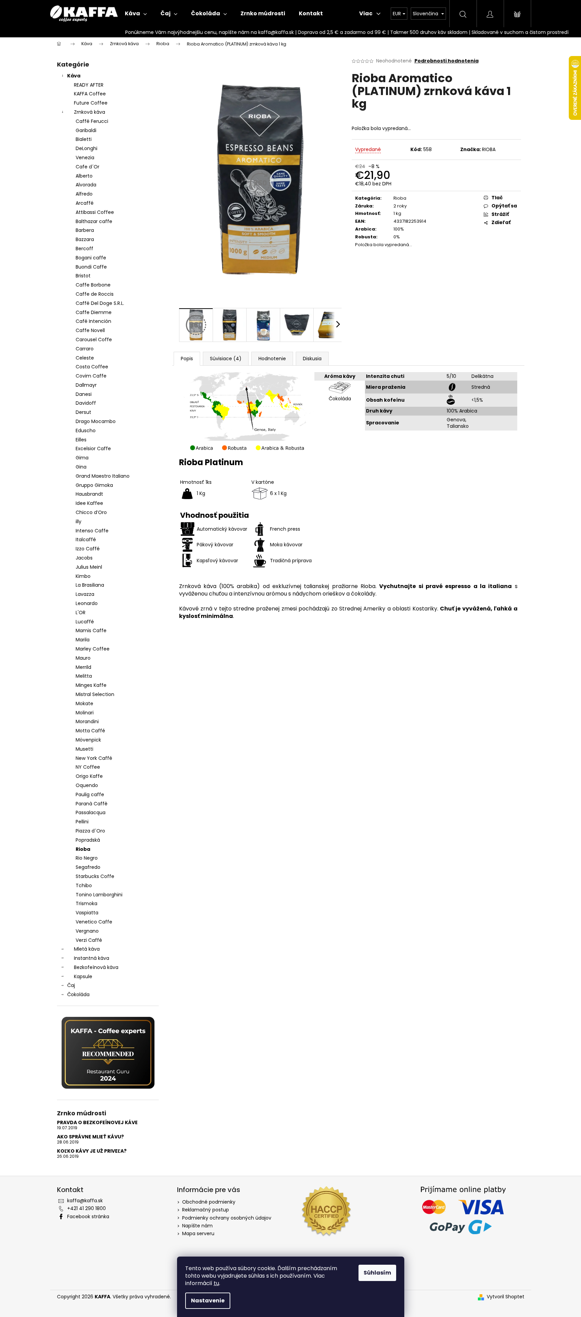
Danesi (84, 394)
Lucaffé (85, 621)
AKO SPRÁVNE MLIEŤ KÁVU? (90, 1136)
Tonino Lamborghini (99, 894)
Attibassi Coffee (95, 212)
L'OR (80, 612)
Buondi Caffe (91, 266)
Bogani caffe (91, 257)
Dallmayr (86, 385)
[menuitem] (136, 13)
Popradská (88, 840)
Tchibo (84, 885)
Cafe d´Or (87, 166)
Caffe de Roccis (95, 294)
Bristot (83, 275)
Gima (82, 457)
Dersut (83, 412)
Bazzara (85, 239)
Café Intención (93, 321)
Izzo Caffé (88, 548)
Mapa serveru (198, 1233)
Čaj (71, 985)
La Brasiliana (90, 585)
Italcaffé (86, 539)
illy (78, 521)
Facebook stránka (88, 1216)
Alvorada (86, 184)
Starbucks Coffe (95, 876)
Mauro (83, 658)
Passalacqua (90, 812)
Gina (81, 466)
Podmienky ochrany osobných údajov (226, 1217)
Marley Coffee (93, 648)
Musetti (84, 749)
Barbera (85, 230)
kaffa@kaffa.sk (85, 1200)
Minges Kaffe (91, 685)
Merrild (83, 667)
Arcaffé (85, 203)
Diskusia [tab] (312, 358)
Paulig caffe (90, 794)
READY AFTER (88, 84)
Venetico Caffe (94, 921)
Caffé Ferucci (92, 121)
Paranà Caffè (92, 803)
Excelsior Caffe (93, 448)
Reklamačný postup (205, 1209)
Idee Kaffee (89, 503)
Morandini (87, 721)
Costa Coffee (92, 366)
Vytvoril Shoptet (505, 1297)
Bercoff (84, 248)
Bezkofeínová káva (96, 967)
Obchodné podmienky (208, 1202)
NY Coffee (88, 767)
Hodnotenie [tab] (272, 358)
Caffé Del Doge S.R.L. (100, 303)
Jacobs (84, 557)
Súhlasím (377, 1273)
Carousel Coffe (94, 339)
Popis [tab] (187, 358)
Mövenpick (88, 739)
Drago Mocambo (96, 421)
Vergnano (87, 931)
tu (216, 1283)
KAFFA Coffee (90, 93)
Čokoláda (78, 994)
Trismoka (86, 903)
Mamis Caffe (91, 630)
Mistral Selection (95, 694)
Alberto (84, 175)
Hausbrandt (89, 494)
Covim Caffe (91, 375)
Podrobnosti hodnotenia (446, 61)
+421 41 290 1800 (86, 1208)
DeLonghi (86, 148)
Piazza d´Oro (90, 830)
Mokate (84, 703)
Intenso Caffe (92, 530)
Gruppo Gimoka (94, 485)
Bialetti (84, 139)
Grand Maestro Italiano (103, 476)
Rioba (83, 849)
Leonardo (87, 603)
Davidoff (86, 403)
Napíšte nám (197, 1225)
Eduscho (86, 430)
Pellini (82, 821)
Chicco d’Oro (91, 512)
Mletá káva (87, 949)
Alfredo (84, 193)
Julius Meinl (89, 567)
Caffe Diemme (94, 312)
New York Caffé (94, 758)
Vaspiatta (87, 912)
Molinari (85, 712)
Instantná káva (91, 958)
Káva (73, 75)
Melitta (84, 676)
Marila (83, 639)
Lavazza (85, 594)
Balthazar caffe (94, 221)
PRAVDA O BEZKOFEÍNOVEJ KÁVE (97, 1122)
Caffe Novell (90, 330)
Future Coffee (91, 102)
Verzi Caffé (89, 940)
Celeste (85, 357)
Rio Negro (87, 858)
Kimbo (83, 576)
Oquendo (87, 785)
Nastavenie (208, 1300)
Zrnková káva (89, 112)
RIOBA (489, 149)
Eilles (81, 439)
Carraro (85, 348)
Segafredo (88, 867)
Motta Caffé (90, 730)
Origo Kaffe (89, 776)
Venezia (85, 157)
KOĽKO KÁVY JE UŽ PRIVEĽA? (92, 1151)
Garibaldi (86, 130)
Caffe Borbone (93, 284)
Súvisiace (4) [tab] (225, 358)
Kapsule (83, 976)
